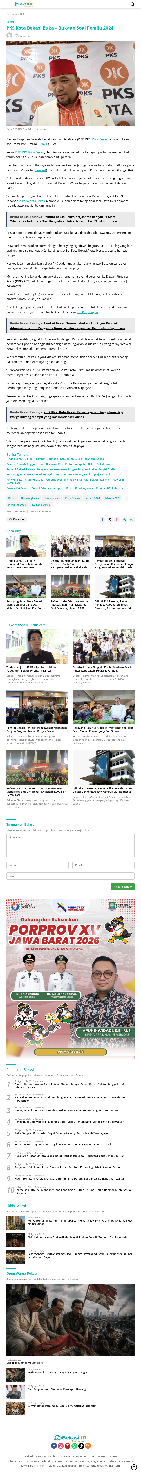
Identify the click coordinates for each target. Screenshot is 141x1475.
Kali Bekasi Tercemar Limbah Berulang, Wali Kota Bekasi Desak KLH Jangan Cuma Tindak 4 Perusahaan (71, 1099)
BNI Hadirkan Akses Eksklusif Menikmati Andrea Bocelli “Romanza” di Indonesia (77, 1237)
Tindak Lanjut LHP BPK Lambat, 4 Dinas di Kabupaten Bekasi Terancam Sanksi (55, 459)
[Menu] (8, 4)
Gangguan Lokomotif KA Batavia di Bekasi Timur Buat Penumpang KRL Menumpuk (66, 1110)
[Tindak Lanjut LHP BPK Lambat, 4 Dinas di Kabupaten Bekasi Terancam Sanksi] (26, 546)
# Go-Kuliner (97, 1456)
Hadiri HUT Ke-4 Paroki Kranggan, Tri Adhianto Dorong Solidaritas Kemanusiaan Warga (69, 1178)
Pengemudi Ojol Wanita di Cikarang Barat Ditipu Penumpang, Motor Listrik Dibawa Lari (69, 1121)
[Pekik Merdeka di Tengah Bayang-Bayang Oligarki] (15, 1375)
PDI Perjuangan (87, 312)
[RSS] (88, 1446)
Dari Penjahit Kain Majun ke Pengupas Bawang (57, 1389)
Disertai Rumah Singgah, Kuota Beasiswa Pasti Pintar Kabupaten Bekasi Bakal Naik (58, 464)
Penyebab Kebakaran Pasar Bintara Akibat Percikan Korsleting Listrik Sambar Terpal (67, 1167)
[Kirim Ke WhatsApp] (132, 519)
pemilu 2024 (92, 498)
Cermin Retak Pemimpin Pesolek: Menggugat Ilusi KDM (62, 1406)
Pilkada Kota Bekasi (32, 201)
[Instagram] (61, 1446)
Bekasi (10, 21)
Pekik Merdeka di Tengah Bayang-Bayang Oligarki (59, 1372)
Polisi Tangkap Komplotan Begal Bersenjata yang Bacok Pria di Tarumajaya (61, 1133)
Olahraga (64, 1456)
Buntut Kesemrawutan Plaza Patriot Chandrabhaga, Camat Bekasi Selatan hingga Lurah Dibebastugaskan (70, 1086)
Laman (113, 1456)
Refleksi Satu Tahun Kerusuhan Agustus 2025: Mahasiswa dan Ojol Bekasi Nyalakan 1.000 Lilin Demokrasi (65, 481)
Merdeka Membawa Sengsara (24, 1362)
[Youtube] (67, 1446)
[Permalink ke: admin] (9, 35)
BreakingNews (30, 498)
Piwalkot (40, 170)
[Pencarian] (132, 4)
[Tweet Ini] (110, 519)
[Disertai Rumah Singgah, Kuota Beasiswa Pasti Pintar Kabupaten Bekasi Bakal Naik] (71, 546)
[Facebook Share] (102, 519)
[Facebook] (54, 1446)
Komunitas (79, 1456)
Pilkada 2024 (112, 498)
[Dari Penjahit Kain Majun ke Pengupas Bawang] (15, 1392)
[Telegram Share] (124, 519)
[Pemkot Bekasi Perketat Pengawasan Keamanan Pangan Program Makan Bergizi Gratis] (115, 546)
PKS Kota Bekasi (40, 504)
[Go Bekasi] (23, 4)
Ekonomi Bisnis (45, 1456)
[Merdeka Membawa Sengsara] (70, 1320)
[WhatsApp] (74, 1446)
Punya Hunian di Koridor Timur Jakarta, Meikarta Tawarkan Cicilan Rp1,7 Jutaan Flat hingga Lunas (80, 1222)
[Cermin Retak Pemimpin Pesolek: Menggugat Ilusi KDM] (15, 1408)
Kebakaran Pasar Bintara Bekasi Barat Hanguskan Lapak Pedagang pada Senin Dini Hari (70, 1156)
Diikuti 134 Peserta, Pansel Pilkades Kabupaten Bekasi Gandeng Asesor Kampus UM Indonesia (65, 488)
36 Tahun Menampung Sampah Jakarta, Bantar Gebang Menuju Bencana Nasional (65, 1144)
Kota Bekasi (100, 139)
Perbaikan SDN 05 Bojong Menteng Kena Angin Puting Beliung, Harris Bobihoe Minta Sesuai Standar (73, 1191)
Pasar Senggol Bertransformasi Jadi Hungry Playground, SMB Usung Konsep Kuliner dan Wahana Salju (80, 1255)
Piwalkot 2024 (17, 504)
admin (17, 34)
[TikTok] (81, 1446)
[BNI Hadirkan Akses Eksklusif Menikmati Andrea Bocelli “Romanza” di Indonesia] (15, 1240)
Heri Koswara (52, 498)
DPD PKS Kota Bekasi (29, 152)
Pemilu (43, 144)
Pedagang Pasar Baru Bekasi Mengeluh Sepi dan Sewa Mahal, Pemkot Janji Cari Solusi (59, 474)
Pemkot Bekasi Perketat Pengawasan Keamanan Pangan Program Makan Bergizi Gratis (60, 469)
